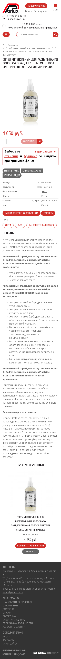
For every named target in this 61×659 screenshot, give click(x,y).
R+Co (44, 191)
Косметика (13, 45)
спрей (8, 225)
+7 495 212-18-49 (16, 15)
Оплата (7, 612)
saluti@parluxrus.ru (13, 592)
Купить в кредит (12, 175)
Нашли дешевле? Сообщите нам (21, 213)
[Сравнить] (37, 551)
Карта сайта (10, 643)
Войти (28, 11)
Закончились (29, 141)
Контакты (8, 640)
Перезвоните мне (36, 5)
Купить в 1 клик (11, 171)
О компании (10, 605)
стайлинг (11, 156)
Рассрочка (9, 616)
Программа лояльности (18, 623)
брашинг (30, 156)
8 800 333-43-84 (16, 19)
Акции (6, 636)
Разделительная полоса (41, 225)
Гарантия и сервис (14, 619)
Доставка (8, 609)
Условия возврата (14, 626)
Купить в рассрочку (32, 171)
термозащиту (45, 151)
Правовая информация (17, 602)
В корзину (21, 545)
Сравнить (48, 213)
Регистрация (40, 11)
